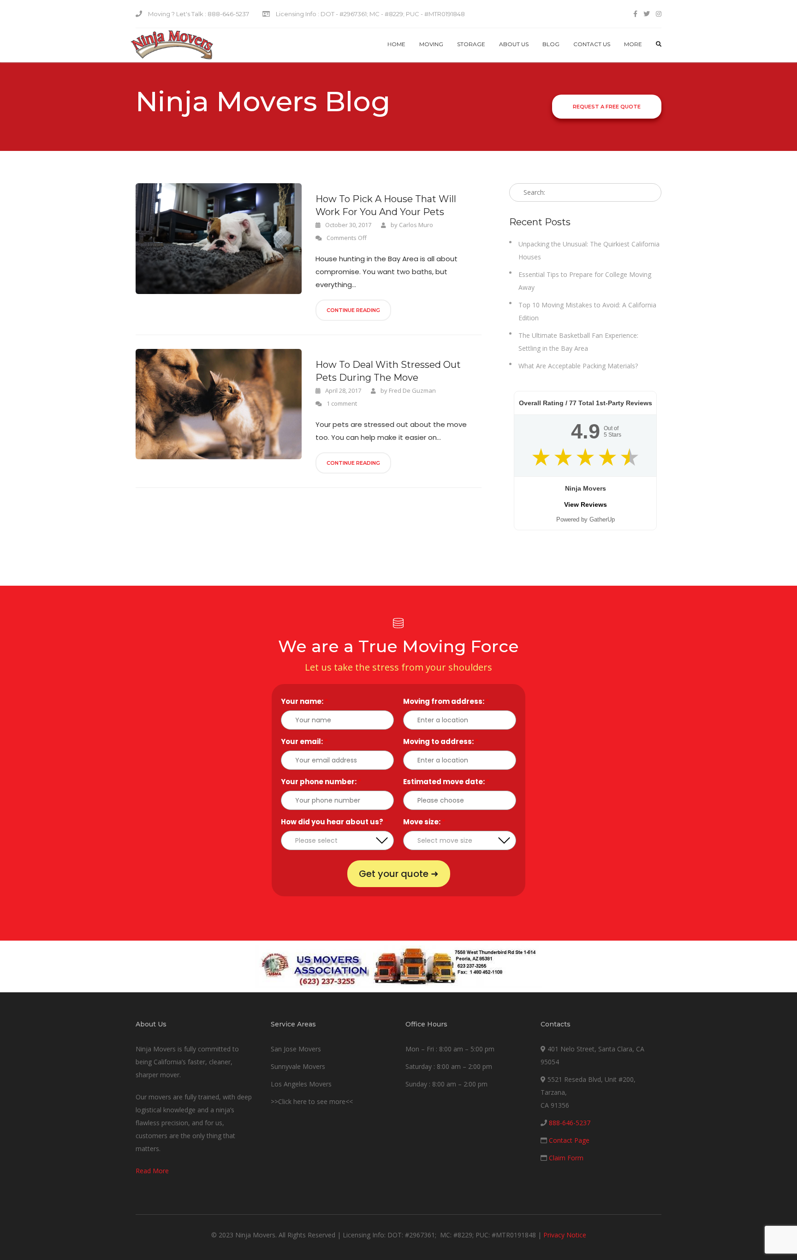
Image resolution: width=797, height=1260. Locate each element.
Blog (550, 44)
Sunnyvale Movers (298, 1066)
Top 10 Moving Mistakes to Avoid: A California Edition (587, 311)
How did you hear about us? (334, 822)
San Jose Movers (296, 1048)
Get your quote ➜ (399, 873)
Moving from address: (446, 701)
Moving (431, 44)
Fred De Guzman (412, 390)
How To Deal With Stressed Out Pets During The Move (388, 371)
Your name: (304, 701)
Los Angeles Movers (301, 1084)
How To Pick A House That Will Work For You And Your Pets (385, 205)
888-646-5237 (569, 1122)
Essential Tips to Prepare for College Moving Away (584, 281)
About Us (514, 44)
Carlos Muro (416, 225)
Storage (471, 44)
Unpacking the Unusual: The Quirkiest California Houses (589, 250)
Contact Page (569, 1140)
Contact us (591, 44)
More (633, 44)
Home (396, 44)
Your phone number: (321, 781)
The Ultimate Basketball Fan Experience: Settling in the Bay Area (578, 342)
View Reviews (585, 504)
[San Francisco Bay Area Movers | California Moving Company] (172, 45)
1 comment (342, 403)
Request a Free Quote (607, 106)
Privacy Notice (564, 1234)
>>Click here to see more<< (312, 1101)
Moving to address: (440, 741)
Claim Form (566, 1157)
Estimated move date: (446, 781)
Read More (152, 1170)
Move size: (424, 822)
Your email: (304, 741)
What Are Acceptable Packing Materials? (578, 365)
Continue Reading (353, 310)
